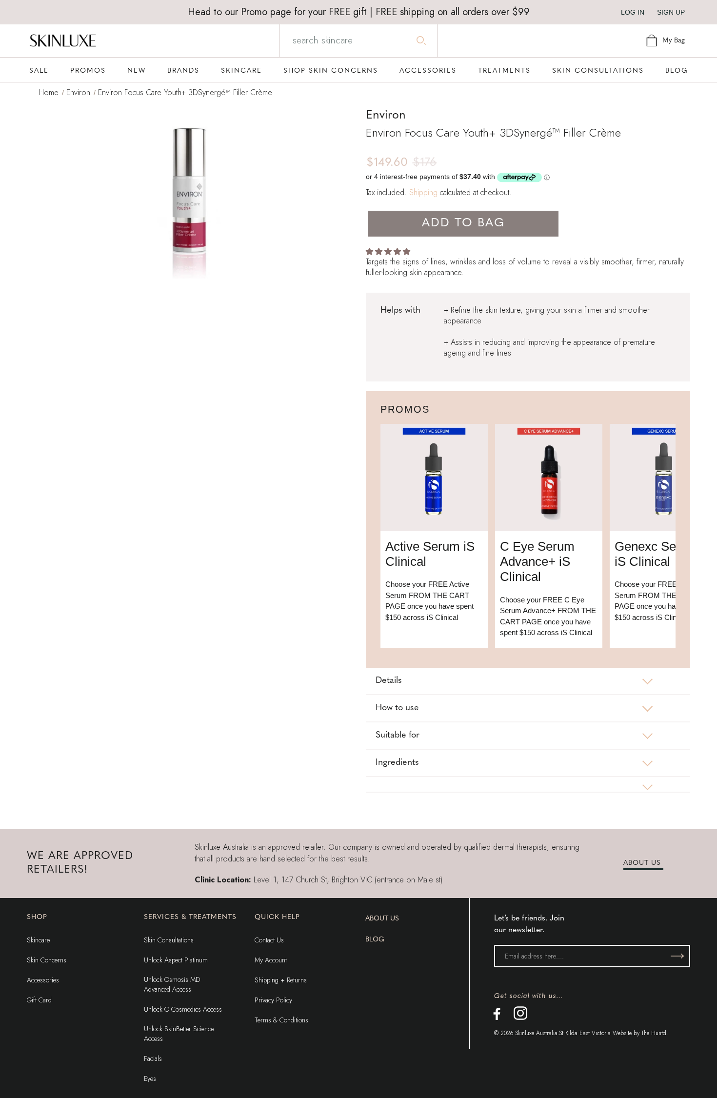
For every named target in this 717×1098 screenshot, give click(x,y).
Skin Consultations (169, 940)
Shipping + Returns (281, 980)
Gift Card (39, 1000)
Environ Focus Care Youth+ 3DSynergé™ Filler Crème (185, 92)
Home (49, 92)
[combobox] (358, 40)
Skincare (38, 940)
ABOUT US (642, 863)
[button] (389, 251)
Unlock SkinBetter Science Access (179, 1033)
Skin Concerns (46, 960)
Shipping (423, 192)
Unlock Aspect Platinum (176, 960)
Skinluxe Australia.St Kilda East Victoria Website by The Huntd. (591, 1033)
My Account (271, 960)
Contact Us (269, 940)
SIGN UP (671, 12)
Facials (153, 1058)
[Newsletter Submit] (677, 956)
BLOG (374, 939)
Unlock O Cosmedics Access (183, 1009)
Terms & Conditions (281, 1020)
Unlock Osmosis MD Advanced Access (172, 984)
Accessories (43, 980)
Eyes (150, 1078)
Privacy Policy (273, 1000)
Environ (78, 92)
